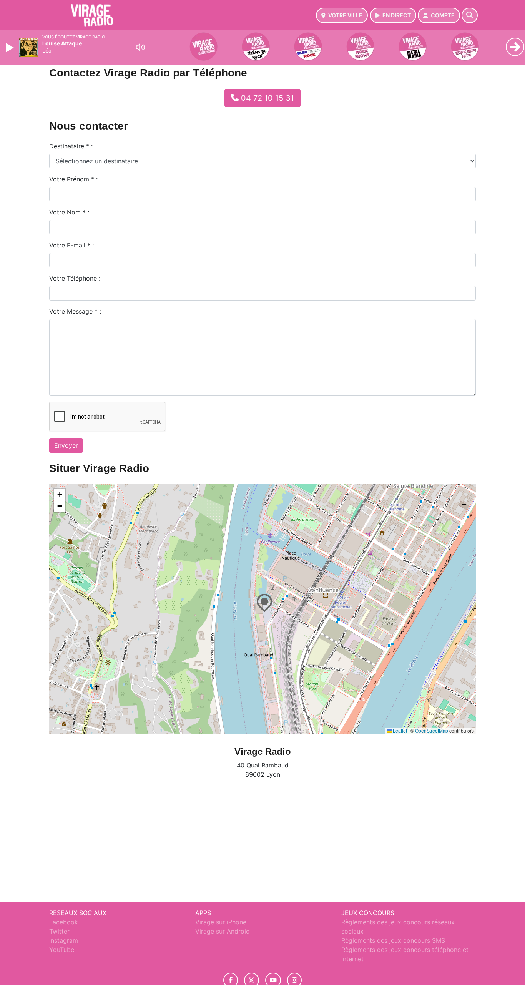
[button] (262, 601)
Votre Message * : (75, 311)
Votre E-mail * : (71, 245)
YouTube (61, 949)
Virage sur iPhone (220, 922)
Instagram (63, 940)
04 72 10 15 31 (266, 98)
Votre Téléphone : (74, 278)
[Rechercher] (470, 15)
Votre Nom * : (69, 212)
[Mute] (140, 47)
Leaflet (399, 730)
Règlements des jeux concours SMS (393, 940)
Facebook (63, 922)
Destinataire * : (71, 146)
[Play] (10, 47)
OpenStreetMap (431, 730)
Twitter (59, 931)
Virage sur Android (222, 931)
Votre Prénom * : (73, 179)
